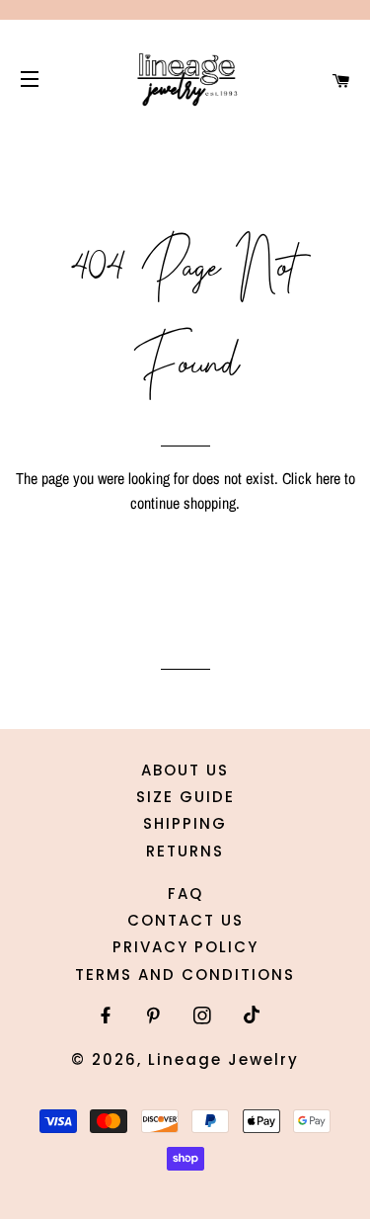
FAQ (185, 893)
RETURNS (185, 851)
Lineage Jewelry (223, 1059)
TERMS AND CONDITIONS (185, 974)
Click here (311, 478)
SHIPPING (185, 823)
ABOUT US (185, 770)
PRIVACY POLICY (185, 946)
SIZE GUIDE (185, 796)
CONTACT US (185, 920)
